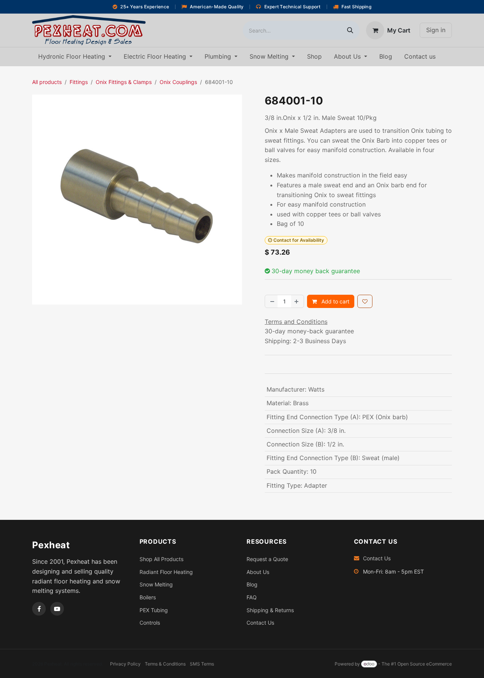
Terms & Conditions (165, 664)
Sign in (435, 30)
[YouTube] (57, 609)
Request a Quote (267, 559)
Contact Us (260, 622)
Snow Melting (156, 584)
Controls (150, 622)
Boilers (148, 597)
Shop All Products (161, 559)
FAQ (252, 597)
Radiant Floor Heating (166, 572)
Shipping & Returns (270, 610)
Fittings (79, 82)
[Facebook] (39, 609)
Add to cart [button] (334, 301)
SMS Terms (202, 664)
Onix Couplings (178, 82)
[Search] (350, 30)
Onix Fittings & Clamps (124, 82)
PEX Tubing (154, 610)
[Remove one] (271, 301)
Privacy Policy (125, 664)
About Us (258, 572)
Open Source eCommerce (424, 664)
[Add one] (297, 301)
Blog (252, 584)
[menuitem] (75, 57)
